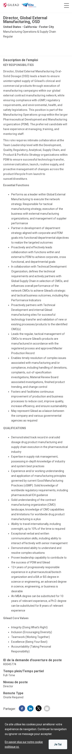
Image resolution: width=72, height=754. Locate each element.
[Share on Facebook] (22, 709)
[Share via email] (47, 709)
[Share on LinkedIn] (30, 709)
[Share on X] (39, 709)
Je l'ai (58, 744)
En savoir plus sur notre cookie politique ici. (24, 744)
